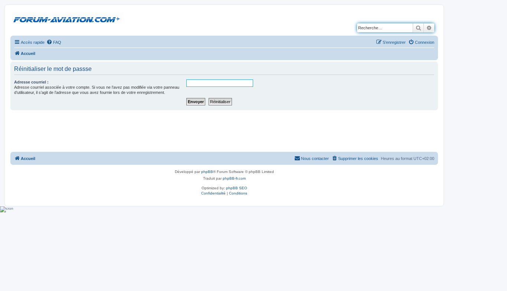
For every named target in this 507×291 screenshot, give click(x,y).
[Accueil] (68, 18)
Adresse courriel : (31, 82)
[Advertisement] (224, 130)
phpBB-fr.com (234, 178)
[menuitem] (53, 42)
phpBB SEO (236, 188)
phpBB (207, 172)
